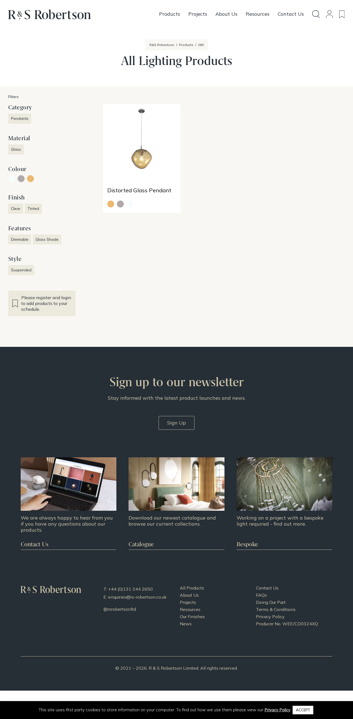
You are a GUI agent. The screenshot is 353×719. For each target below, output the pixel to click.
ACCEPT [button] (303, 710)
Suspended (21, 269)
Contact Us (267, 588)
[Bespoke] (284, 503)
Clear (15, 208)
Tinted (33, 208)
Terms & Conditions (276, 609)
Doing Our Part (271, 602)
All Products (192, 588)
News (186, 623)
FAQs (261, 595)
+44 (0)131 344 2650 (130, 589)
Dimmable (19, 239)
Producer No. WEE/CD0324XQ (287, 623)
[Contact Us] (68, 503)
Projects (188, 602)
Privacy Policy (270, 616)
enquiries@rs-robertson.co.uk (137, 597)
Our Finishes (192, 616)
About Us (189, 595)
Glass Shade (47, 239)
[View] (176, 503)
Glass (16, 149)
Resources (190, 609)
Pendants (19, 118)
